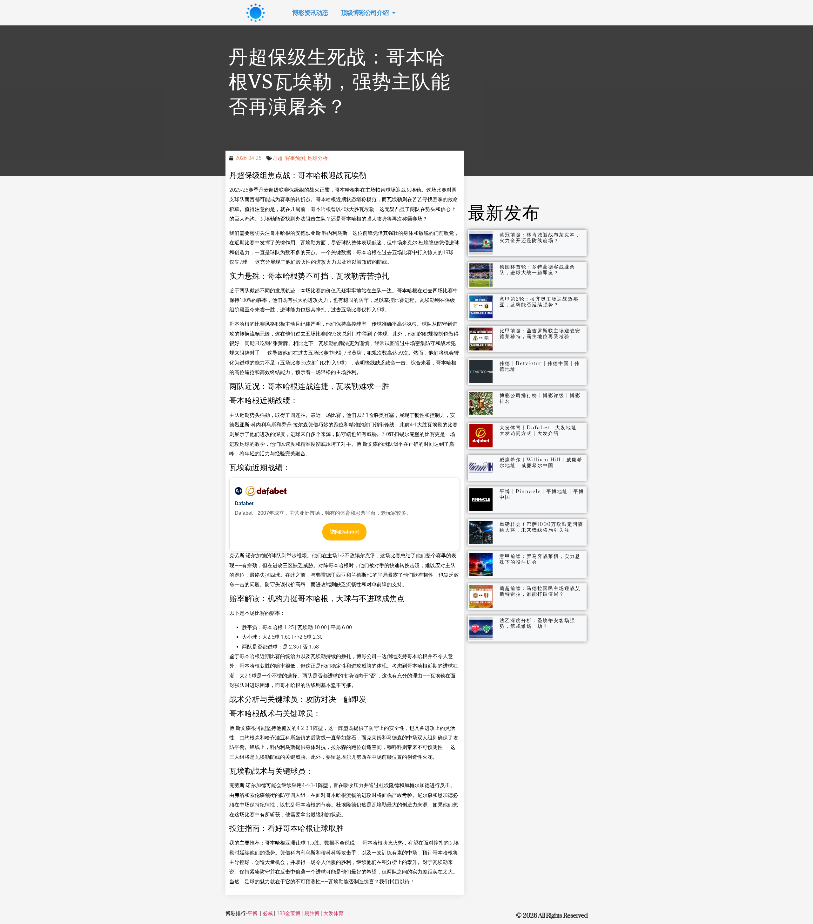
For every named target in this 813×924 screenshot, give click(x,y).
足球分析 (317, 158)
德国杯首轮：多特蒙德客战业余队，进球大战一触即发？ (537, 270)
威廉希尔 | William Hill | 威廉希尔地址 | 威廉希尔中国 (541, 463)
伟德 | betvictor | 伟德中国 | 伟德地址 (540, 366)
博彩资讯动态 (310, 13)
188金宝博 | (290, 913)
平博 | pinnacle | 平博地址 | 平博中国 (542, 494)
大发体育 (333, 913)
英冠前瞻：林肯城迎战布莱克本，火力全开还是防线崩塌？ (540, 238)
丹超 (277, 158)
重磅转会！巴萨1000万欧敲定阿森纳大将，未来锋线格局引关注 (541, 527)
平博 (252, 913)
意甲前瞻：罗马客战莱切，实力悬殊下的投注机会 (540, 559)
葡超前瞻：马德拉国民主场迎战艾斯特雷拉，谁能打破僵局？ (540, 591)
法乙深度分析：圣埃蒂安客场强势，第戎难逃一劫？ (537, 623)
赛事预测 (295, 158)
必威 (268, 913)
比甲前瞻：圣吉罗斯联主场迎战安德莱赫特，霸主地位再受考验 (540, 334)
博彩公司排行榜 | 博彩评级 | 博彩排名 (540, 398)
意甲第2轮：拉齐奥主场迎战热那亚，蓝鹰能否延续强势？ (539, 302)
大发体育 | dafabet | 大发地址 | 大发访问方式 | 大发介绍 (540, 431)
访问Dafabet (344, 531)
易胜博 (311, 913)
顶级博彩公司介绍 (365, 13)
